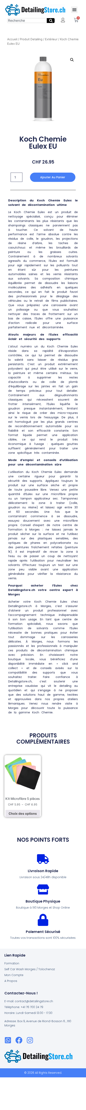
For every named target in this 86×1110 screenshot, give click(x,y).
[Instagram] (29, 1040)
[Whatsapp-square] (7, 1040)
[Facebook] (18, 1040)
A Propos (10, 981)
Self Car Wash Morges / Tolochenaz (29, 969)
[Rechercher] (51, 20)
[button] (74, 9)
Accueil (12, 39)
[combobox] (27, 20)
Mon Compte (13, 975)
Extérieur (51, 39)
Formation (11, 963)
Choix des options (23, 814)
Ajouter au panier (52, 177)
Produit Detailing (31, 39)
